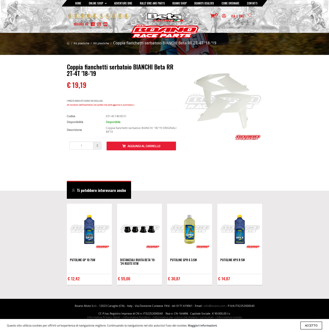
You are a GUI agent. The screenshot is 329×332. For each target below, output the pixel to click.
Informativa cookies (229, 317)
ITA (233, 16)
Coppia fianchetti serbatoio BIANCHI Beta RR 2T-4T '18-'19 (164, 42)
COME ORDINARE (230, 3)
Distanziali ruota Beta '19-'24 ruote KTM (137, 262)
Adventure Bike (123, 3)
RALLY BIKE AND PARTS (152, 3)
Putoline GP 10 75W (82, 260)
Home (78, 3)
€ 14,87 (224, 278)
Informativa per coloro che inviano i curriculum (183, 317)
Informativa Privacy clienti (103, 317)
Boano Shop (179, 3)
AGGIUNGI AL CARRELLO (143, 146)
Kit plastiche (81, 43)
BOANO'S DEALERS (204, 3)
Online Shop (96, 3)
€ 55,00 (124, 278)
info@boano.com (214, 306)
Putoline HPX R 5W (232, 260)
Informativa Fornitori (136, 317)
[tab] (99, 190)
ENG (241, 16)
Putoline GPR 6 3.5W (183, 260)
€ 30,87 (174, 278)
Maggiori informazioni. (202, 325)
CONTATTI (252, 3)
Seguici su (81, 24)
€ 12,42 (74, 278)
